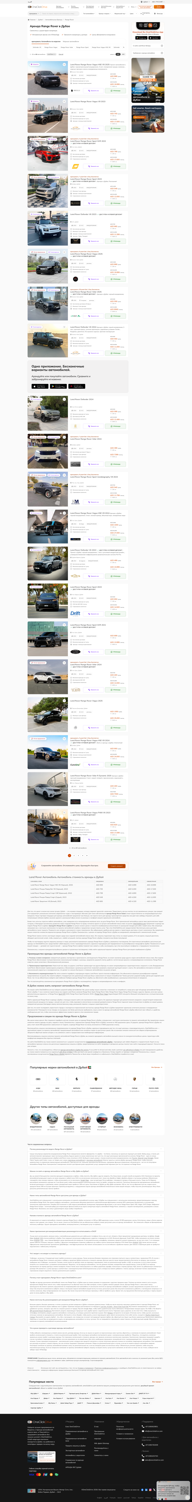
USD (123, 54)
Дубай (40, 20)
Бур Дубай (70, 1398)
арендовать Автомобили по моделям (46, 41)
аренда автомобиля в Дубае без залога (74, 1050)
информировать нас (43, 1360)
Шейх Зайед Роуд (66, 1403)
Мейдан (110, 1313)
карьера (97, 1439)
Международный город (113, 1393)
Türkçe (134, 1498)
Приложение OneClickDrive (99, 1432)
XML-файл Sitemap (101, 1443)
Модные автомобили (71, 41)
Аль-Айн (145, 1403)
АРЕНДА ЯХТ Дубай (73, 1467)
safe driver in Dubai (66, 1052)
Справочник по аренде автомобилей (75, 1461)
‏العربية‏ (106, 1498)
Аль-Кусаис (120, 1398)
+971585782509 (151, 1445)
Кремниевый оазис (36, 1403)
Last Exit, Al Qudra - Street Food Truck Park (114, 1306)
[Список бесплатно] (148, 119)
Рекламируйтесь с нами (101, 1449)
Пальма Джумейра (93, 1403)
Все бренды (156, 1067)
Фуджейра (117, 1403)
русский (126, 1498)
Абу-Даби (33, 1393)
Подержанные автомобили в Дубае (77, 1432)
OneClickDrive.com (139, 924)
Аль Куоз (108, 1398)
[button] (145, 13)
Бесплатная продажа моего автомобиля (145, 7)
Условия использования (125, 1439)
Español (140, 1498)
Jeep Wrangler (149, 1158)
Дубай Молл (96, 1393)
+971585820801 (151, 1427)
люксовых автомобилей (94, 1160)
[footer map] (32, 1491)
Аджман (97, 1398)
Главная (32, 20)
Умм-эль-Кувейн (132, 1403)
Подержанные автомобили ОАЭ (76, 1440)
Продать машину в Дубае (76, 1446)
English (99, 1498)
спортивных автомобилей (76, 1160)
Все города (156, 1382)
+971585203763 (151, 1456)
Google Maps (84, 1180)
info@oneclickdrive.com (153, 1431)
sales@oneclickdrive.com (154, 1460)
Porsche (134, 1158)
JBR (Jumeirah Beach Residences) (41, 1311)
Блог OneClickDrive (73, 1427)
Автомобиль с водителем (75, 1455)
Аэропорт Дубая (35, 1408)
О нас (96, 1427)
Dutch (120, 1498)
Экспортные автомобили (90, 6)
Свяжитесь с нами (101, 1455)
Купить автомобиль (75, 6)
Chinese (148, 1498)
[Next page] (86, 855)
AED (118, 54)
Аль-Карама (57, 1398)
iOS (41, 1238)
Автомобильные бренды (106, 7)
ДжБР (79, 1403)
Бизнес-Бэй (129, 1393)
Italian (155, 1498)
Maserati (141, 1158)
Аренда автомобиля (60, 6)
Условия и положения (85, 1368)
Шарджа (45, 1393)
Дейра (46, 1398)
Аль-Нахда (133, 1398)
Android (36, 1238)
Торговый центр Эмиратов (77, 1393)
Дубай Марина (59, 1393)
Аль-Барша (34, 1398)
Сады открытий (147, 1398)
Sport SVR (62, 994)
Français (113, 1498)
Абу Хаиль (51, 1403)
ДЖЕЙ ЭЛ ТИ (143, 1393)
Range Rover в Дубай (57, 1054)
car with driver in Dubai (131, 1050)
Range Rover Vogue (101, 994)
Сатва (107, 1403)
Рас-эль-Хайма (84, 1398)
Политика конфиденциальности (106, 1368)
